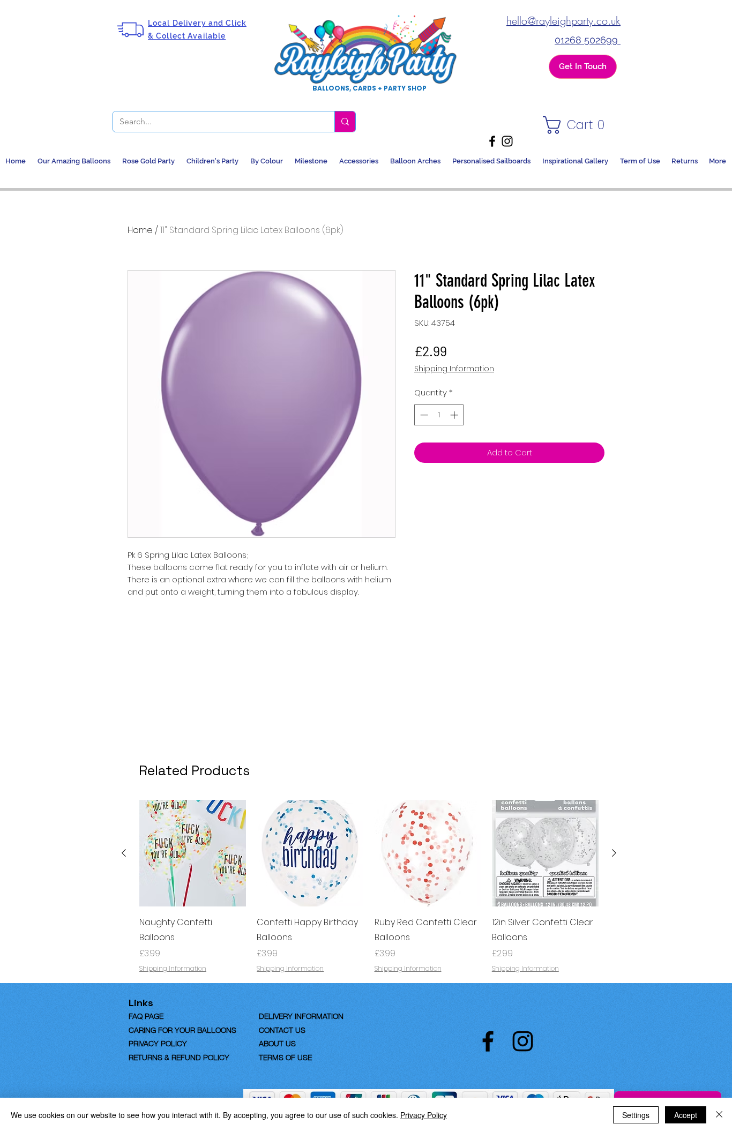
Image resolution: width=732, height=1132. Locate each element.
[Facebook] (492, 141)
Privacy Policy (423, 1114)
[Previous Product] (123, 852)
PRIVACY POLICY (158, 1042)
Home (140, 230)
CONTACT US (282, 1029)
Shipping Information (454, 369)
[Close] (719, 1114)
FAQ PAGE (163, 1015)
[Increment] (455, 415)
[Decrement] (423, 415)
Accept (685, 1114)
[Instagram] (507, 141)
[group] (369, 886)
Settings (635, 1114)
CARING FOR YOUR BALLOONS (182, 1029)
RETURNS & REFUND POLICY (179, 1056)
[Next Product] (614, 852)
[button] (576, 125)
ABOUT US (277, 1042)
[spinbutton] (439, 415)
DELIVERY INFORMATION (301, 1015)
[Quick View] (192, 853)
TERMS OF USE (285, 1056)
